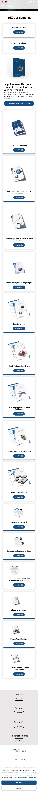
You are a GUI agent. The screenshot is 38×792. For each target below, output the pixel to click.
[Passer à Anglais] (2, 2)
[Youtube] (22, 755)
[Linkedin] (18, 755)
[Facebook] (15, 755)
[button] (34, 2)
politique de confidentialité (26, 777)
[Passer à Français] (6, 2)
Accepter (19, 782)
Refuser (19, 788)
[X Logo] (20, 755)
